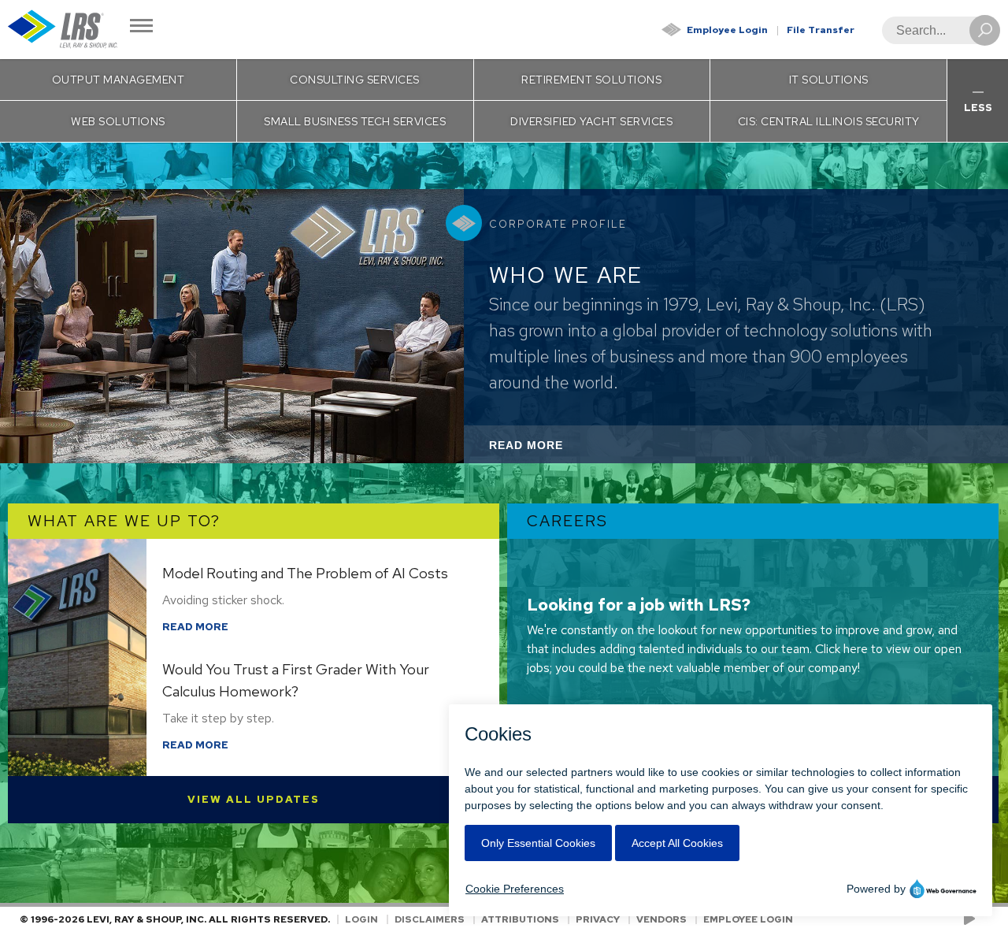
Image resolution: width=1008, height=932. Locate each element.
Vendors (661, 919)
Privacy (598, 919)
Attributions (520, 919)
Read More (547, 450)
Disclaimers (430, 919)
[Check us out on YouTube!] (972, 919)
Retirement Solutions (591, 79)
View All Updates (253, 799)
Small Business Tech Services (355, 121)
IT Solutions (829, 79)
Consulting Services (355, 79)
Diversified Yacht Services (591, 121)
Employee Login (727, 30)
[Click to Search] (984, 30)
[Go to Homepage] (63, 29)
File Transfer (820, 30)
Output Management (118, 79)
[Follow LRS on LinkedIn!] (985, 919)
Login (361, 919)
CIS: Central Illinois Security (829, 121)
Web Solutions (118, 121)
